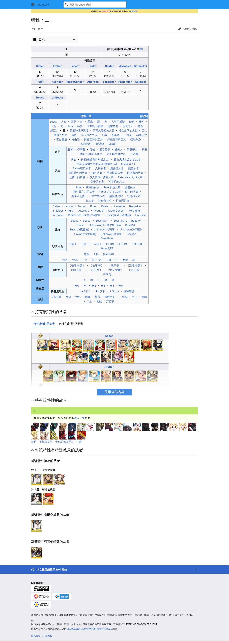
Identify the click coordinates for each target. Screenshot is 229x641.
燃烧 (87, 296)
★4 (111, 285)
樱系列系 (135, 139)
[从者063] (59, 376)
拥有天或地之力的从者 (127, 159)
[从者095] (82, 376)
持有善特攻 (104, 200)
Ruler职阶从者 (112, 187)
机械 (104, 135)
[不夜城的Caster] (36, 479)
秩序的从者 (131, 191)
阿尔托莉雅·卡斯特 (91, 154)
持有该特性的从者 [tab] (44, 323)
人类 (63, 121)
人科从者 (100, 168)
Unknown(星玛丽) (112, 234)
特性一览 (114, 116)
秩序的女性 (92, 187)
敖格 (34, 441)
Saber (40, 66)
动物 (78, 187)
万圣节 (110, 301)
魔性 (140, 126)
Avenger (57, 81)
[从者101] (146, 345)
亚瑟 (70, 149)
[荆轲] (36, 498)
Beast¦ (80, 225)
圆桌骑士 (116, 135)
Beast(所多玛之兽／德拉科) (84, 215)
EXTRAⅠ (123, 244)
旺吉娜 (134, 154)
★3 (103, 285)
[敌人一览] (35, 426)
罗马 (70, 126)
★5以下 (114, 291)
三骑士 (85, 244)
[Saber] (40, 335)
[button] (33, 4)
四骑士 (98, 244)
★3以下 (86, 291)
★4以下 (100, 291)
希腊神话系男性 (79, 130)
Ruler (40, 81)
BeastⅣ (136, 220)
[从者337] (82, 357)
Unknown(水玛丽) (131, 229)
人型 (53, 126)
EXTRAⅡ (137, 244)
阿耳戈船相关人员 (103, 130)
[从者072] (123, 345)
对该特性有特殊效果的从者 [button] (59, 450)
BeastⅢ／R (102, 220)
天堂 (89, 301)
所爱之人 (128, 126)
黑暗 (144, 296)
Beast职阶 (107, 248)
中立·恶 (107, 274)
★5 (120, 285)
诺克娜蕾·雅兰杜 (116, 154)
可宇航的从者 (116, 181)
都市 (97, 296)
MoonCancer (75, 81)
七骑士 (73, 244)
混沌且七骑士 (79, 196)
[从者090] (134, 345)
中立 (84, 259)
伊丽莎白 (132, 149)
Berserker (140, 66)
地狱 (99, 301)
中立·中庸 (115, 270)
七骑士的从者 (77, 177)
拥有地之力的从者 (110, 191)
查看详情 (133, 11)
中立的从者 (98, 196)
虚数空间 (109, 296)
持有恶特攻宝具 (116, 139)
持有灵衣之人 (89, 135)
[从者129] (94, 376)
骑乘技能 (112, 126)
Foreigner (109, 81)
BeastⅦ (132, 234)
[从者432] (117, 357)
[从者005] (77, 345)
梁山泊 (76, 139)
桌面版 (48, 635)
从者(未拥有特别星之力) (95, 159)
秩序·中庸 (76, 265)
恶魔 (90, 121)
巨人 (144, 130)
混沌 (75, 259)
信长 (92, 149)
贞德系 (112, 143)
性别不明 (108, 254)
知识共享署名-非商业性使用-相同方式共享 (88, 628)
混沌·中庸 (134, 265)
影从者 (90, 200)
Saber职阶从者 (82, 168)
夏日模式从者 (115, 172)
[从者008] (111, 345)
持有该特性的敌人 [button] (51, 400)
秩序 (65, 259)
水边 (68, 296)
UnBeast (57, 97)
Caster (109, 66)
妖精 (131, 121)
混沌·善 (76, 270)
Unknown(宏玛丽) (85, 234)
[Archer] (40, 366)
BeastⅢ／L (120, 220)
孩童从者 (133, 168)
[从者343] (94, 357)
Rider (93, 66)
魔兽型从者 (117, 168)
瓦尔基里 (61, 139)
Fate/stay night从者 (130, 177)
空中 (134, 296)
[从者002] (42, 345)
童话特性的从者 (77, 172)
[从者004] (65, 345)
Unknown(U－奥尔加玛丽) (105, 225)
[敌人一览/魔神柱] (44, 435)
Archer (57, 66)
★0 (76, 285)
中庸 (108, 259)
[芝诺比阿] (48, 479)
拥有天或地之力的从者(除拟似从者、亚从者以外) (106, 164)
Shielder (140, 81)
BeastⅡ (87, 220)
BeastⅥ (130, 225)
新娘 (125, 259)
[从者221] (71, 357)
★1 (85, 285)
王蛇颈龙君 (46, 441)
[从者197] (106, 376)
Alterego (93, 81)
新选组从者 (133, 196)
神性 (141, 121)
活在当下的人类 (128, 130)
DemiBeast (107, 238)
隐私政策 (36, 635)
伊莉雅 (81, 149)
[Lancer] (40, 385)
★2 (94, 285)
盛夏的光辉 (116, 196)
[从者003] (53, 345)
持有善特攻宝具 (93, 139)
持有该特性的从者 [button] (51, 311)
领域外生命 (60, 135)
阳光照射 (55, 296)
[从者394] (140, 376)
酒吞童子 (104, 149)
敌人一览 (79, 418)
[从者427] (152, 376)
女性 (96, 254)
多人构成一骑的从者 (102, 177)
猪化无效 (141, 135)
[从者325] (129, 376)
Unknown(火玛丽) (105, 229)
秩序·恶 (115, 265)
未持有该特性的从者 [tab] (71, 323)
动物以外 (86, 143)
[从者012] (48, 376)
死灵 (73, 121)
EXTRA (110, 244)
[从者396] (106, 357)
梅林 (144, 149)
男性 (86, 254)
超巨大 (54, 130)
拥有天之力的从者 (84, 191)
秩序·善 (96, 265)
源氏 (74, 135)
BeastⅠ (74, 220)
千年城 (124, 296)
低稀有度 (129, 291)
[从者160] (158, 345)
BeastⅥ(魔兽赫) (79, 229)
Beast (40, 97)
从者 (73, 159)
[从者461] (129, 357)
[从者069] (71, 376)
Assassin (125, 66)
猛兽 (80, 126)
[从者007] (100, 345)
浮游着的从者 (135, 172)
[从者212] (117, 376)
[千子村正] (48, 498)
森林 (78, 296)
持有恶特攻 (122, 200)
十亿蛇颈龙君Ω (64, 441)
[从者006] (88, 345)
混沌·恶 (95, 270)
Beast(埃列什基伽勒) (118, 215)
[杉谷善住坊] (59, 479)
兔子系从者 (97, 181)
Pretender (125, 81)
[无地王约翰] (36, 552)
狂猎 (78, 441)
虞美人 (118, 149)
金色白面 (130, 187)
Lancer (75, 66)
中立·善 (134, 270)
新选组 (100, 143)
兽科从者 (97, 172)
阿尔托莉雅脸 (95, 126)
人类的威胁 (118, 121)
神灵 (129, 135)
